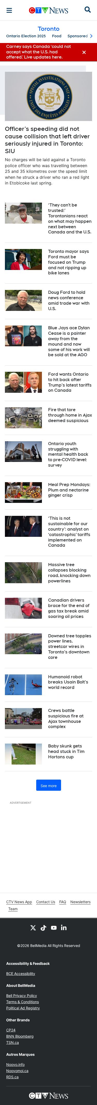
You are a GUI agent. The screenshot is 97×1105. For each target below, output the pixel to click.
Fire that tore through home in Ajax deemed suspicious (70, 415)
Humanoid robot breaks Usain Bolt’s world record (68, 682)
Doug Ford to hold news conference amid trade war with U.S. (68, 300)
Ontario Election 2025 (26, 36)
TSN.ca (12, 1042)
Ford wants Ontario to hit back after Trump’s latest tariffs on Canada (70, 382)
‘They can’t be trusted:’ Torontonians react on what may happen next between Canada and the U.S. (70, 218)
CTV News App (19, 902)
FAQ (62, 902)
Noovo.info (15, 1064)
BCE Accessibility (20, 973)
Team (13, 909)
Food (56, 36)
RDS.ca (12, 1077)
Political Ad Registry (23, 1008)
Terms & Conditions (22, 1002)
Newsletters (80, 902)
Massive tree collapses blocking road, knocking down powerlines (69, 572)
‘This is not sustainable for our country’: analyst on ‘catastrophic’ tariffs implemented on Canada (69, 532)
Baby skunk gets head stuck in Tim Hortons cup (66, 751)
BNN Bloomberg (20, 1036)
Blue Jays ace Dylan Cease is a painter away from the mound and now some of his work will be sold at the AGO (69, 341)
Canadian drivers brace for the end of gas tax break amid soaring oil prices (68, 608)
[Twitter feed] (33, 927)
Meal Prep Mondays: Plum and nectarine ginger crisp (69, 490)
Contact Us (45, 902)
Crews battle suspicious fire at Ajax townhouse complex (66, 718)
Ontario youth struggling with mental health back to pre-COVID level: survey (68, 454)
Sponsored (78, 36)
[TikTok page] (43, 927)
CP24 (11, 1030)
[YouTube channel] (54, 927)
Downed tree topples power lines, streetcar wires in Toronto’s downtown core (69, 646)
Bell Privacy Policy (21, 995)
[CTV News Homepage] (48, 10)
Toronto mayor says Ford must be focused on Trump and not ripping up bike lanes (68, 262)
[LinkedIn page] (64, 927)
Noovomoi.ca (17, 1070)
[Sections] (9, 10)
